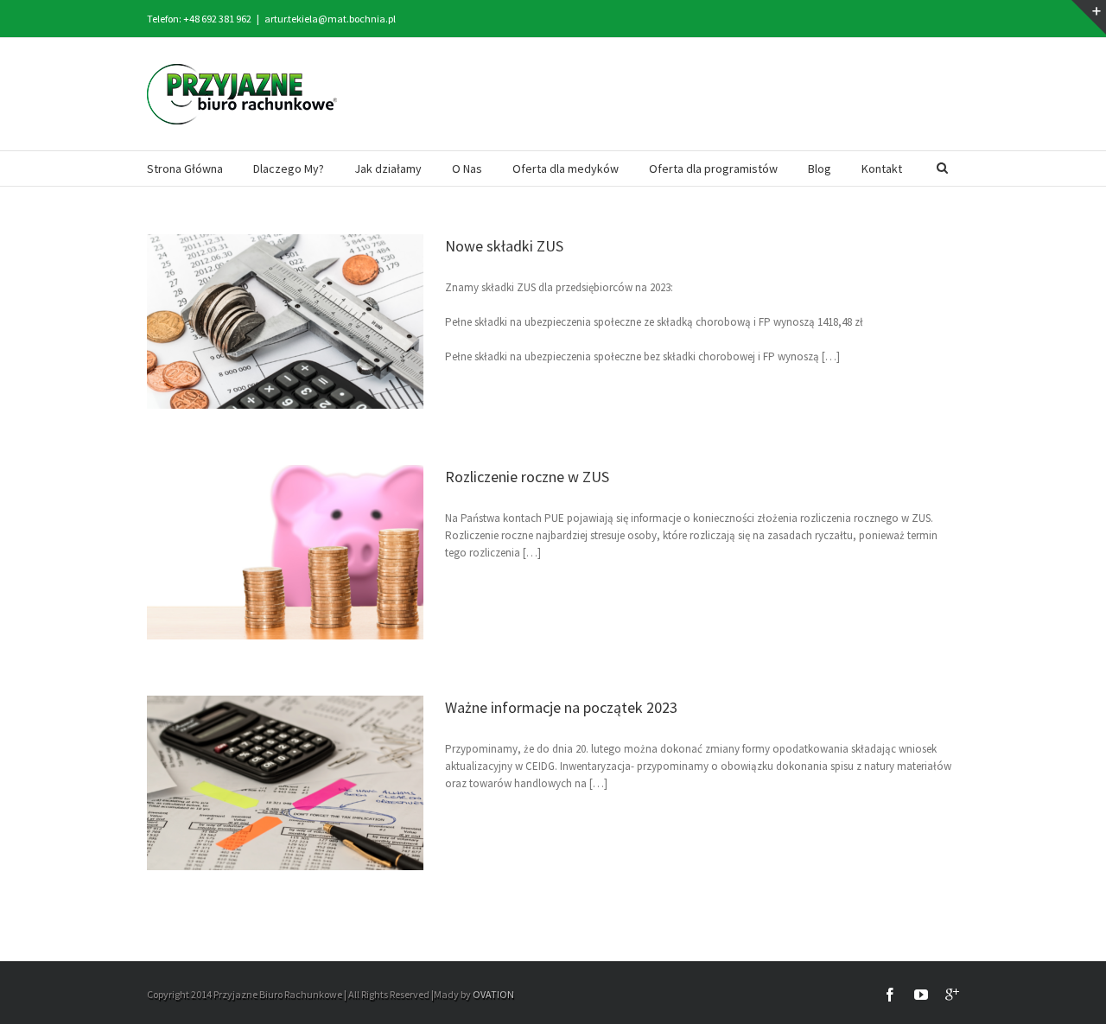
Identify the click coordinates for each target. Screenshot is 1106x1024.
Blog (819, 168)
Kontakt (881, 168)
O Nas (467, 168)
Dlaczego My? (288, 168)
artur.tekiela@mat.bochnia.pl (330, 18)
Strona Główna (185, 168)
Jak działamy (388, 168)
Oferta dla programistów (713, 168)
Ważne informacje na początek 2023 (561, 707)
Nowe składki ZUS (504, 246)
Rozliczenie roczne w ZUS (527, 477)
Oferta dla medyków (565, 168)
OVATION (493, 994)
